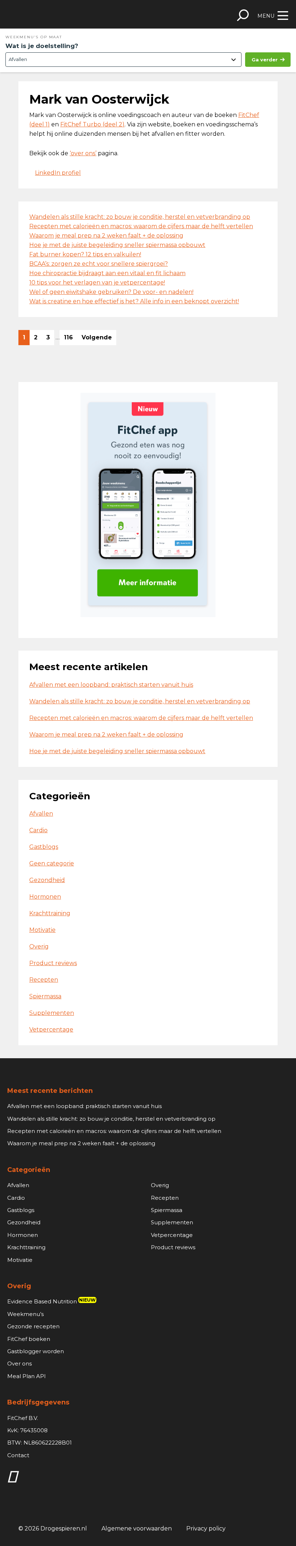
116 (70, 339)
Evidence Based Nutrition (51, 1301)
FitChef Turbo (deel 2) (92, 124)
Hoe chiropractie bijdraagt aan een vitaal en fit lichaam (107, 273)
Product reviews (53, 963)
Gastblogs (43, 846)
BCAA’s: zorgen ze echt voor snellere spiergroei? (98, 263)
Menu (265, 16)
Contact (18, 1455)
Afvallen (41, 813)
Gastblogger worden (35, 1351)
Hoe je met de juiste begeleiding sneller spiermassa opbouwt (117, 245)
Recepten (43, 979)
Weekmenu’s (25, 1314)
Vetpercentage (51, 1029)
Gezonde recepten (33, 1326)
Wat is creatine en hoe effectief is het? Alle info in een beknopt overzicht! (134, 301)
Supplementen (51, 1012)
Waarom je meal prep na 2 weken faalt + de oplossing (106, 235)
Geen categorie (51, 863)
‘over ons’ (83, 153)
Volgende (97, 337)
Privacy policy (206, 1528)
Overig (39, 946)
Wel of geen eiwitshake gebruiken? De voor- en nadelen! (111, 291)
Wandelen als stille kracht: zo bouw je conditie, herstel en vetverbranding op (139, 216)
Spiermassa (45, 996)
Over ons (19, 1363)
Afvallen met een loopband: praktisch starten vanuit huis (111, 684)
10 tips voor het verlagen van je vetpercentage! (97, 282)
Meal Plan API (26, 1376)
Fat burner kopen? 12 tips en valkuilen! (85, 254)
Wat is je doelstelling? (41, 45)
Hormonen (45, 896)
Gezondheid (47, 880)
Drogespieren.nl (58, 14)
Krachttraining (49, 913)
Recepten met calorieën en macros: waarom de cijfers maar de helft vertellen (141, 226)
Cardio (38, 830)
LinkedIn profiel (58, 172)
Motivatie (42, 929)
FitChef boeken (28, 1339)
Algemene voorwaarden (136, 1528)
